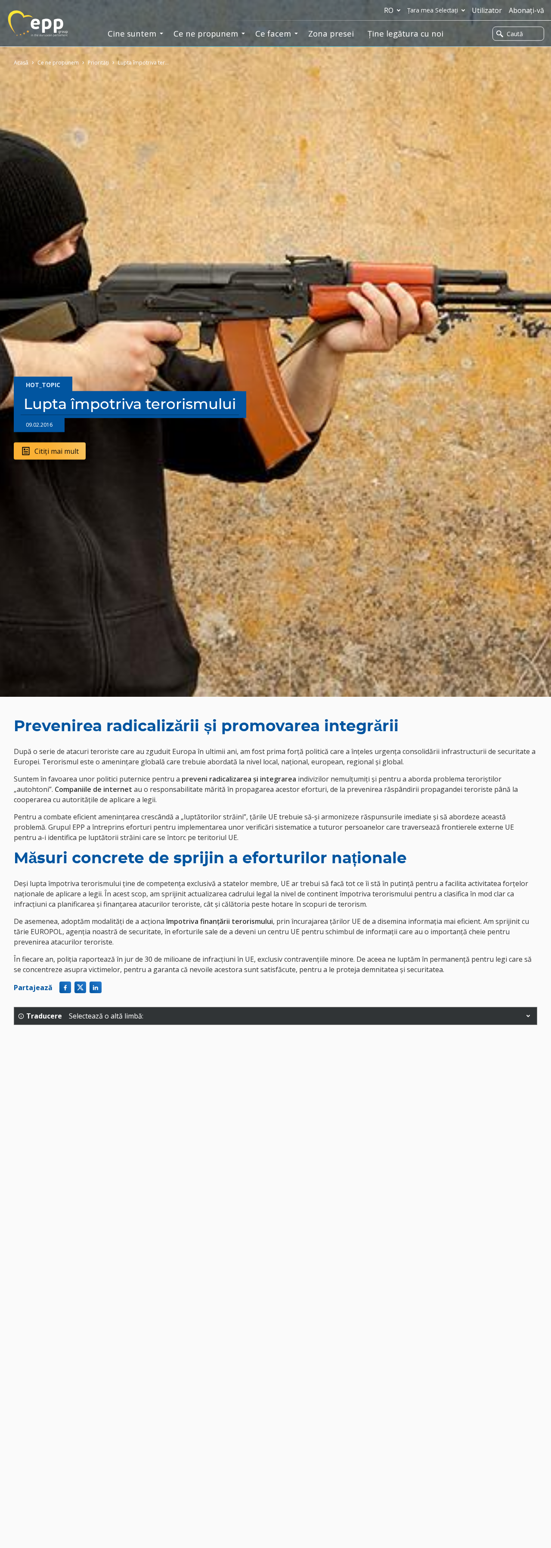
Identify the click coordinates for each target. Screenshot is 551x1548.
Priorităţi (98, 62)
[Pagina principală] (38, 23)
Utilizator (487, 10)
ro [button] (388, 10)
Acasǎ (21, 62)
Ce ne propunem (58, 62)
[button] (528, 1016)
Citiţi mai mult (56, 450)
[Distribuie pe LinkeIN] (95, 987)
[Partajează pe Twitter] (80, 987)
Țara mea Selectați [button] (432, 10)
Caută (515, 34)
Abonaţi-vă (526, 10)
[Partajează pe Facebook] (65, 987)
